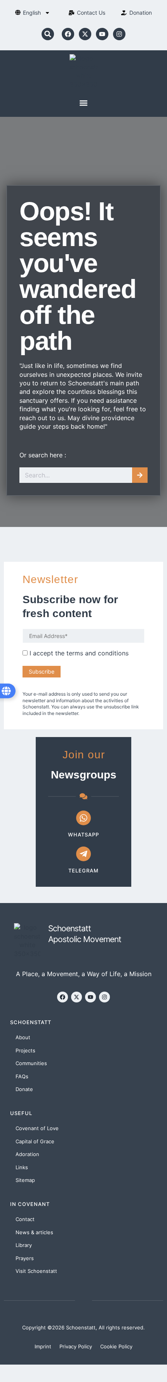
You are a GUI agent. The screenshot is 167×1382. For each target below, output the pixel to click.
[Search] (140, 475)
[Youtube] (102, 34)
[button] (48, 34)
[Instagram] (119, 34)
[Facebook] (68, 34)
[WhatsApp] (83, 818)
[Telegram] (83, 854)
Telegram (83, 870)
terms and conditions (97, 653)
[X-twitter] (85, 34)
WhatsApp (83, 834)
